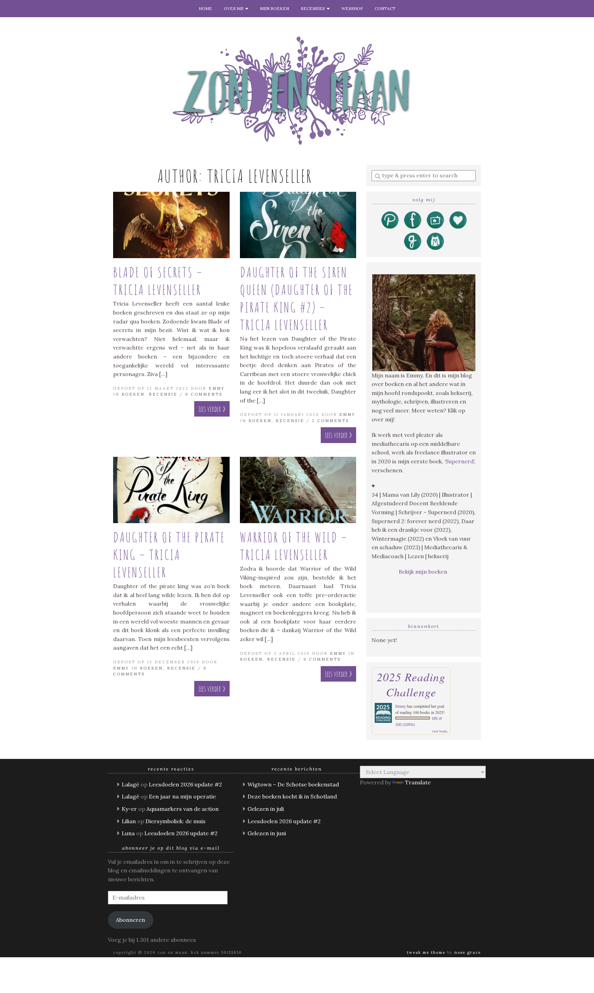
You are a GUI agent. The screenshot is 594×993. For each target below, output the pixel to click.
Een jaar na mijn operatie (182, 796)
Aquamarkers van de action (182, 808)
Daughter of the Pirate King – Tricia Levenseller (169, 554)
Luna (128, 833)
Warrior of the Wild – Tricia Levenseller (294, 545)
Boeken (133, 394)
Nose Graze (467, 952)
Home (205, 8)
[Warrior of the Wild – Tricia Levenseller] (298, 490)
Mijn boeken (274, 8)
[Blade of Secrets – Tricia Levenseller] (171, 225)
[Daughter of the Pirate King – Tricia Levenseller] (171, 490)
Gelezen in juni (267, 833)
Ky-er (129, 808)
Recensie (163, 394)
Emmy (217, 388)
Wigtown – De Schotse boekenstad (293, 784)
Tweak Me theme (426, 952)
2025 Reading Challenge (411, 684)
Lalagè (130, 784)
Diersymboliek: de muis (175, 821)
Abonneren (130, 919)
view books (440, 731)
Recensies (314, 8)
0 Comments (203, 394)
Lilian (129, 821)
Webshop (352, 8)
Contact (385, 8)
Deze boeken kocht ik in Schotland (292, 796)
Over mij (234, 8)
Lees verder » (212, 408)
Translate (418, 782)
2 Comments (330, 420)
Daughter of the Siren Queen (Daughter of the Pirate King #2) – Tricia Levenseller (296, 298)
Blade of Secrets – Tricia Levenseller (158, 280)
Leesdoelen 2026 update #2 (185, 784)
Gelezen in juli (266, 808)
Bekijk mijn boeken (424, 571)
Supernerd (460, 461)
